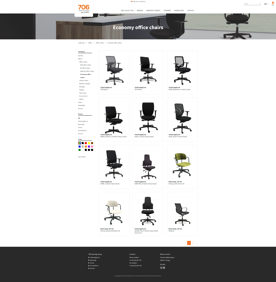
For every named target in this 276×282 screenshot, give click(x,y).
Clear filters (82, 157)
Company (167, 10)
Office (90, 43)
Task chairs (82, 93)
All (79, 118)
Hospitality (81, 105)
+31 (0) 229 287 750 (135, 260)
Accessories (83, 96)
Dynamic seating (84, 84)
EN (265, 4)
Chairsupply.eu (83, 121)
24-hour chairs (83, 80)
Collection (81, 43)
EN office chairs (85, 68)
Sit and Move (82, 130)
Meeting (82, 87)
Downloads (179, 10)
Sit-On (80, 127)
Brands (140, 10)
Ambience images (153, 10)
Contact (190, 10)
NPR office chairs (85, 65)
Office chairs (100, 43)
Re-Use (80, 108)
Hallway (81, 90)
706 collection (127, 10)
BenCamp (81, 124)
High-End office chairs (87, 71)
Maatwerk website (140, 276)
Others (81, 99)
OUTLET (80, 56)
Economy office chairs (115, 43)
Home (80, 102)
